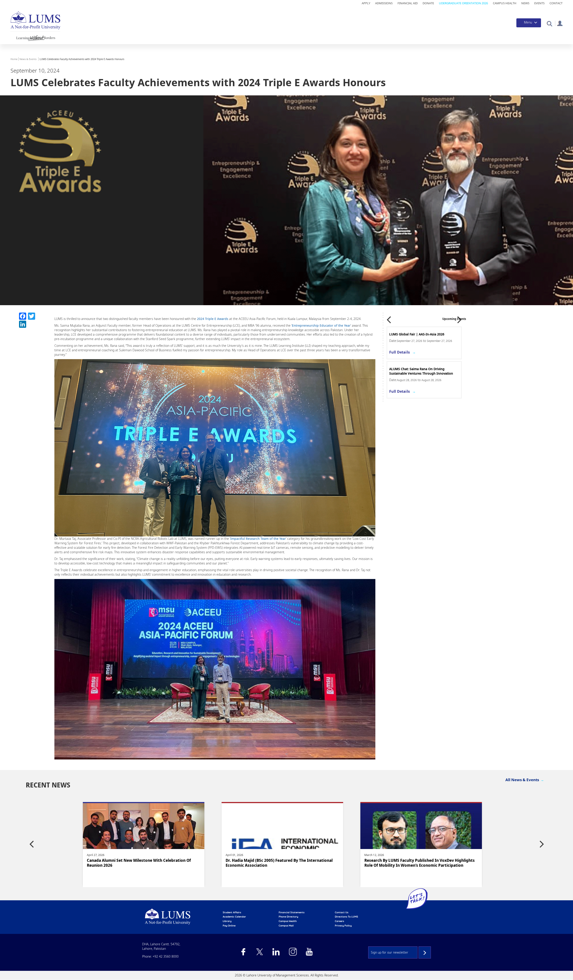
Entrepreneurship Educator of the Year (321, 325)
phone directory (288, 916)
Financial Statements (291, 912)
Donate (428, 3)
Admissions (384, 3)
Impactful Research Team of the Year (258, 538)
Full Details (399, 352)
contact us (341, 912)
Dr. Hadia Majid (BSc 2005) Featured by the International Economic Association (140, 863)
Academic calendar (234, 916)
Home (14, 59)
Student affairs (232, 912)
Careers (339, 921)
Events (539, 3)
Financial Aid (408, 3)
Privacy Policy (343, 925)
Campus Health (504, 3)
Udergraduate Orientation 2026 (463, 3)
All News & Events (522, 779)
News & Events (27, 59)
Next (459, 318)
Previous (389, 318)
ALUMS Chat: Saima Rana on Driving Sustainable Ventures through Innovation (421, 371)
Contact (555, 3)
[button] (549, 23)
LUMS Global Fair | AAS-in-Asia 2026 (416, 334)
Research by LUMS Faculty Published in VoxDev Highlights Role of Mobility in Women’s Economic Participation (281, 863)
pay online (229, 925)
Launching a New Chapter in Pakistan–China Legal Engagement (412, 863)
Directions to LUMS (346, 916)
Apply (366, 3)
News (525, 3)
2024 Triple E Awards (212, 319)
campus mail (286, 925)
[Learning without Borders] (35, 37)
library (227, 921)
